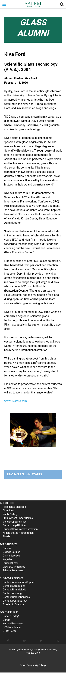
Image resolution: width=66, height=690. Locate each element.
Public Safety (10, 514)
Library (6, 619)
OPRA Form (9, 631)
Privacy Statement (13, 570)
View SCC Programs (14, 566)
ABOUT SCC (7, 503)
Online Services (11, 555)
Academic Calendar (14, 604)
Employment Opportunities (18, 518)
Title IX (6, 536)
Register (7, 559)
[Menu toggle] (4, 4)
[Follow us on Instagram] (57, 640)
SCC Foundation (12, 627)
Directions (8, 510)
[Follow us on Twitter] (41, 640)
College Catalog (11, 551)
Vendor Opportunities (15, 521)
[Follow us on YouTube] (24, 640)
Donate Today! (11, 616)
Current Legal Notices (15, 525)
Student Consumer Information (20, 529)
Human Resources (13, 623)
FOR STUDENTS (9, 544)
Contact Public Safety (15, 600)
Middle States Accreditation (18, 532)
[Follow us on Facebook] (8, 640)
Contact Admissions (14, 585)
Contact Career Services (16, 597)
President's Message (14, 506)
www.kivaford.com (15, 401)
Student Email (10, 563)
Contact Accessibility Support (19, 582)
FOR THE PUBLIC (9, 612)
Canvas (7, 548)
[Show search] (62, 4)
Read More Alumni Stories (24, 474)
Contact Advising (12, 593)
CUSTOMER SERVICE (11, 578)
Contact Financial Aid (14, 589)
